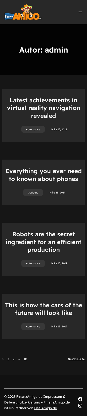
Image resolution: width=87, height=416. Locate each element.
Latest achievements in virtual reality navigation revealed (43, 107)
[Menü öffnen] (80, 12)
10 (25, 358)
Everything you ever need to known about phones (43, 174)
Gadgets (33, 192)
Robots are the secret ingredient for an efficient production (43, 241)
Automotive (33, 129)
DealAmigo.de (45, 408)
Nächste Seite (76, 358)
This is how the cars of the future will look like (43, 308)
